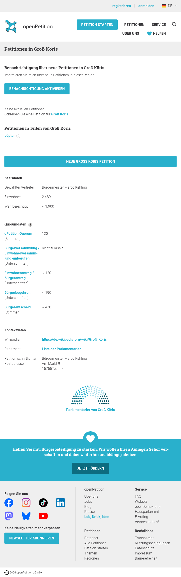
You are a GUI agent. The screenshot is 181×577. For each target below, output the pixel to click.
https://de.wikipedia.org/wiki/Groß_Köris (74, 339)
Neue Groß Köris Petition (90, 161)
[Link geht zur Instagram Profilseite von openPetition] (26, 502)
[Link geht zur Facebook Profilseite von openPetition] (8, 502)
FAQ (138, 496)
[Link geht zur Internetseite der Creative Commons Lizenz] (7, 572)
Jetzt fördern (90, 468)
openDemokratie (147, 506)
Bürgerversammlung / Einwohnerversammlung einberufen (21, 253)
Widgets (141, 501)
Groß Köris (59, 114)
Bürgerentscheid (17, 307)
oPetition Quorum (18, 233)
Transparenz (144, 538)
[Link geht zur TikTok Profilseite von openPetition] (43, 502)
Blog (87, 506)
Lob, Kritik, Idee (96, 517)
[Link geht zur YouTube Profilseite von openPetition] (43, 516)
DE (169, 6)
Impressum (143, 553)
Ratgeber (91, 538)
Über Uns (130, 33)
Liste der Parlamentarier (61, 349)
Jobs (88, 501)
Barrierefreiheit (146, 558)
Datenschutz (144, 548)
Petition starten (97, 25)
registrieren (121, 6)
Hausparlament (147, 512)
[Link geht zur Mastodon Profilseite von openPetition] (8, 516)
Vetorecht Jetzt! (147, 522)
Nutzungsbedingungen (152, 543)
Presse (89, 512)
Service (159, 25)
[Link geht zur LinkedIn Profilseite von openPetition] (60, 502)
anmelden (146, 6)
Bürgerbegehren (17, 292)
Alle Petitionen (95, 543)
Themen (90, 553)
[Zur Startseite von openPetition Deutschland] (29, 26)
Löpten (10, 136)
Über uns (91, 496)
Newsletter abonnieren (31, 538)
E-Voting (141, 517)
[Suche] (174, 24)
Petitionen (134, 25)
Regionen (91, 558)
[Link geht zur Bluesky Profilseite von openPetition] (26, 516)
